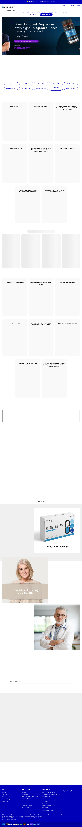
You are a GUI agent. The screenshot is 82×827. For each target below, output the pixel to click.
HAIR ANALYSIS (36, 12)
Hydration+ (26, 83)
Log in (73, 5)
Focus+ (11, 83)
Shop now (40, 501)
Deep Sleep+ (41, 83)
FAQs (4, 796)
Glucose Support (26, 88)
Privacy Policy (26, 808)
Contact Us (5, 801)
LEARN (44, 12)
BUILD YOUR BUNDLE (46, 14)
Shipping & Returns (27, 801)
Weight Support (71, 88)
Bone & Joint (71, 83)
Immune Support (41, 88)
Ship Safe (25, 803)
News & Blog (6, 799)
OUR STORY (64, 12)
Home (4, 792)
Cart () (78, 5)
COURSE (51, 12)
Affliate (24, 792)
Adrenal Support (11, 88)
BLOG (56, 12)
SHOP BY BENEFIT (24, 12)
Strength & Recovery (56, 88)
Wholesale (25, 794)
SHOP (15, 12)
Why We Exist (6, 794)
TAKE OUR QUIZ (34, 14)
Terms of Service (27, 805)
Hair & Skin (56, 83)
